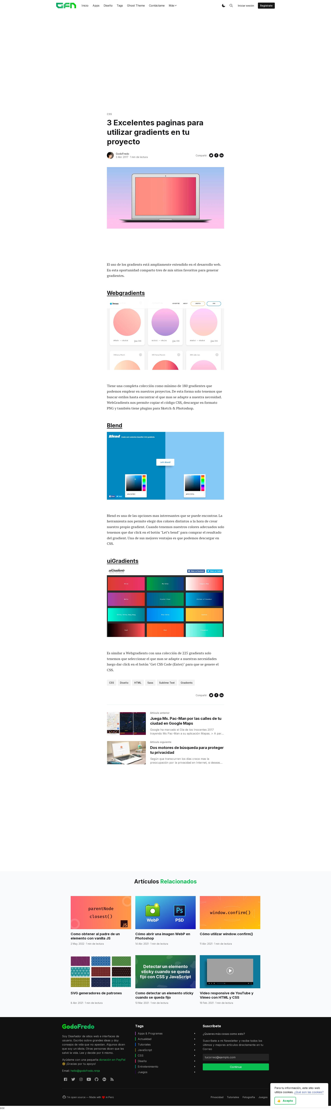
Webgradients (126, 293)
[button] (223, 5)
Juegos (142, 1072)
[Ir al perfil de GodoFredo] (110, 155)
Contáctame (157, 5)
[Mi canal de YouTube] (88, 1079)
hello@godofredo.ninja (85, 1070)
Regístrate (266, 5)
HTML (137, 682)
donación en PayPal (112, 1059)
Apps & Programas (150, 1033)
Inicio (85, 5)
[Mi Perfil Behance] (104, 1079)
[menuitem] (217, 1097)
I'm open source (76, 1097)
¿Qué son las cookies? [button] (309, 1092)
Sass (150, 682)
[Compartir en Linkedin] (221, 155)
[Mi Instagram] (81, 1079)
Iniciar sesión (246, 5)
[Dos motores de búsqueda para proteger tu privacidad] (126, 752)
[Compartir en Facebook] (216, 155)
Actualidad (144, 1039)
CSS (109, 114)
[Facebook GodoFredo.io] (65, 1079)
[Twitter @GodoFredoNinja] (73, 1079)
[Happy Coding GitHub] (96, 1079)
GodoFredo (122, 153)
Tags (120, 5)
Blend (114, 425)
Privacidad (217, 1097)
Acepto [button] (285, 1100)
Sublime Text (167, 682)
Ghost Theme (136, 5)
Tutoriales (144, 1044)
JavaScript (145, 1050)
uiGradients (122, 561)
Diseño (108, 5)
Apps (96, 5)
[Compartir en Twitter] (211, 155)
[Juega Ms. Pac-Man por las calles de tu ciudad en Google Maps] (126, 723)
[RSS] (112, 1079)
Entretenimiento (148, 1066)
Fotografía (249, 1097)
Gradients (187, 682)
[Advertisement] (165, 62)
